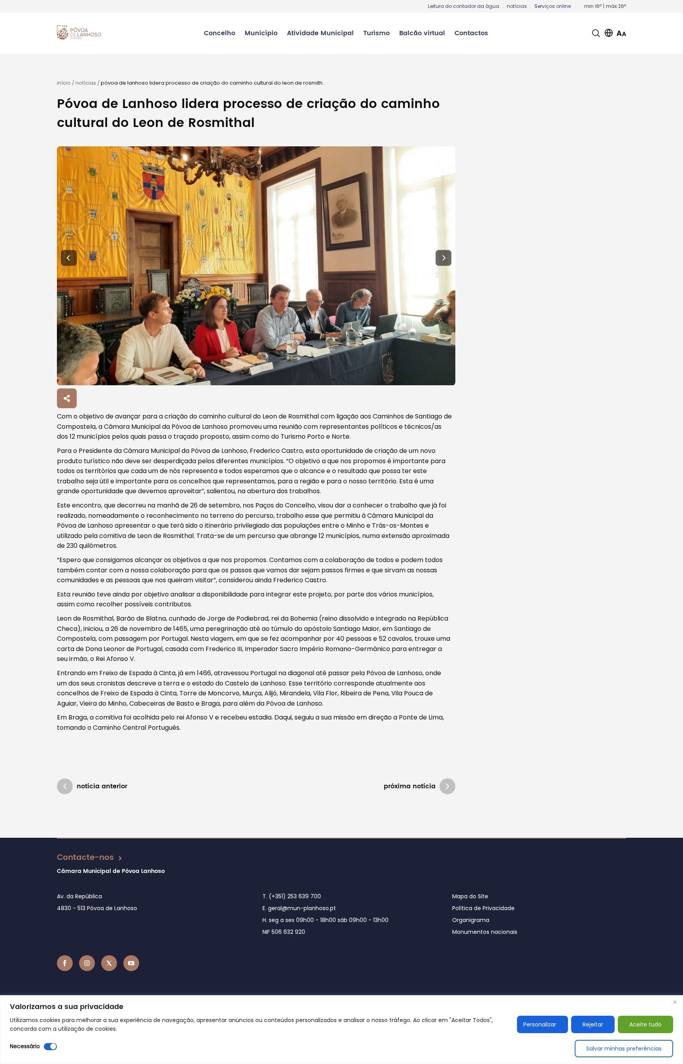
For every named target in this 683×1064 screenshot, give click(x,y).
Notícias (85, 83)
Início (64, 83)
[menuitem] (219, 33)
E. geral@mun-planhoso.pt (299, 908)
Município (261, 33)
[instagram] (87, 963)
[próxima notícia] (447, 786)
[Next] (443, 258)
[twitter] (109, 963)
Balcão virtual (422, 33)
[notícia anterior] (65, 786)
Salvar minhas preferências (624, 1049)
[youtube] (131, 963)
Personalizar (539, 1024)
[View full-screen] (256, 266)
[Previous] (69, 258)
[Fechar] (674, 1002)
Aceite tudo (645, 1024)
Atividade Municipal (320, 33)
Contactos (471, 33)
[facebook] (65, 963)
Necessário (25, 1046)
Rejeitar (593, 1024)
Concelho (219, 33)
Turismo (376, 33)
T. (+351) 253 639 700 (291, 896)
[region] (341, 1029)
